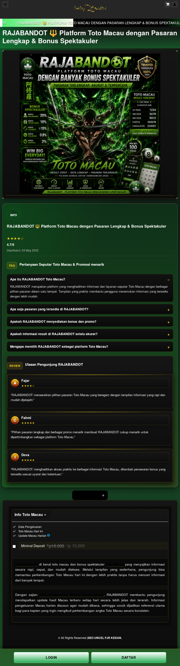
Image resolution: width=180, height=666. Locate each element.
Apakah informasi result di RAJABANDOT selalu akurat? (54, 334)
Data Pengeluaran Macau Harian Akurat (71, 594)
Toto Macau (115, 564)
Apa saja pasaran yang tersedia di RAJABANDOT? (49, 309)
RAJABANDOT (26, 564)
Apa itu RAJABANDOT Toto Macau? (37, 279)
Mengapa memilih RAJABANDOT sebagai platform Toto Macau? (59, 346)
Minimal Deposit (53, 546)
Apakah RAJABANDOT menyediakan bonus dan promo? (53, 321)
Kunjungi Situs (87, 495)
